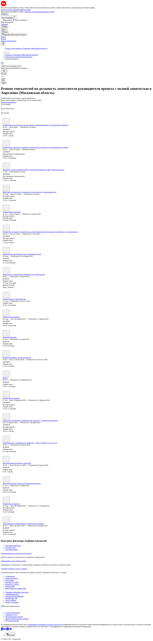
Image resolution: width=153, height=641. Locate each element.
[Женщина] (6, 188)
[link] (5, 31)
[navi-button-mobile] (3, 44)
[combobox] (11, 66)
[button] (3, 37)
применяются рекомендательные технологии (45, 625)
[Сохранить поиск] (3, 80)
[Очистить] (4, 71)
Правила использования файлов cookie (39, 12)
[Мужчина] (6, 121)
